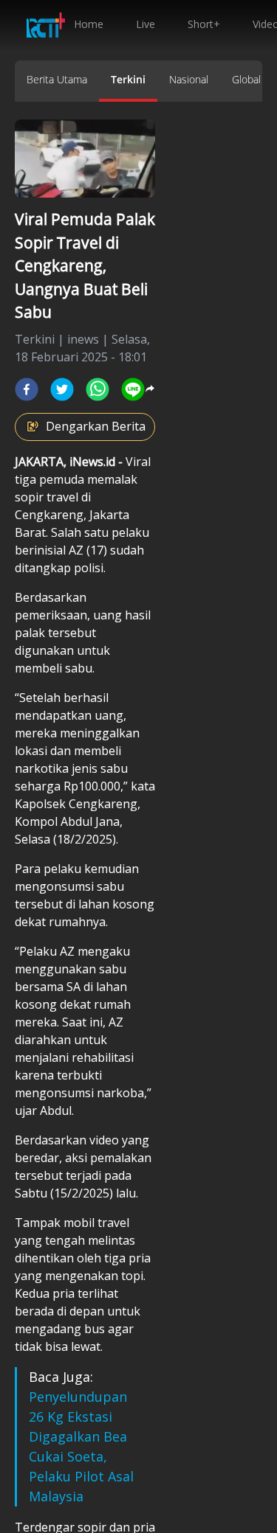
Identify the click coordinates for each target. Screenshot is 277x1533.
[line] (133, 389)
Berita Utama (57, 79)
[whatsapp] (97, 389)
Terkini (128, 79)
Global (246, 79)
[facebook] (26, 389)
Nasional (188, 79)
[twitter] (62, 389)
